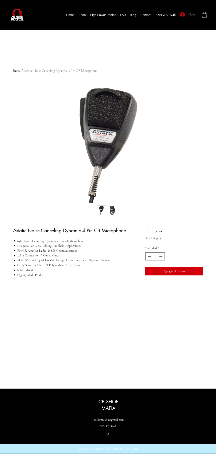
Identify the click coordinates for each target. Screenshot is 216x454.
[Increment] (161, 256)
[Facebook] (108, 435)
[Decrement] (149, 256)
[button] (204, 15)
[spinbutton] (154, 256)
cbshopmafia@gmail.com (108, 419)
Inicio (17, 71)
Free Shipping (153, 238)
